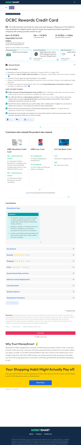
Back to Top (71, 311)
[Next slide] (74, 55)
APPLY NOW (40, 333)
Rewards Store (50, 97)
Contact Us (48, 434)
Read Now (40, 382)
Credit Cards (16, 327)
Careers (39, 434)
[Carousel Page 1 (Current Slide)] (39, 189)
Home (7, 327)
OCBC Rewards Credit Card (31, 327)
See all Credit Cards (12, 303)
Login (28, 193)
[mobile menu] (74, 2)
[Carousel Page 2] (41, 189)
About (31, 434)
